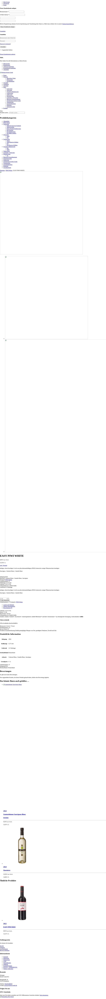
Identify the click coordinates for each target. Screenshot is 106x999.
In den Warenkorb (5, 600)
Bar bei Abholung (4, 950)
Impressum (6, 958)
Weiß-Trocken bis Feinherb (14, 125)
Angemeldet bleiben (7, 50)
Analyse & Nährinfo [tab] (8, 605)
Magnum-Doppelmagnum (13, 99)
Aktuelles (5, 85)
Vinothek (5, 83)
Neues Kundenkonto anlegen (7, 54)
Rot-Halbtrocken (11, 131)
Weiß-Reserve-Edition (12, 142)
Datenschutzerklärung (68, 24)
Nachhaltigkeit (10, 81)
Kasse (4, 5)
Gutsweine (9, 88)
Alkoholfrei (6, 121)
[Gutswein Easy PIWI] (41, 254)
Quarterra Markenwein (13, 91)
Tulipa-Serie (6, 151)
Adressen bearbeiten (8, 66)
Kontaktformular (7, 966)
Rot (8, 137)
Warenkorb (6, 3)
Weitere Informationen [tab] (9, 606)
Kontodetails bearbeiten (9, 68)
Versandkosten (7, 963)
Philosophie (10, 80)
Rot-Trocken (10, 130)
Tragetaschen (10, 102)
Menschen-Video (11, 78)
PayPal (2, 946)
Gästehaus (6, 84)
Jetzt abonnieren (44, 995)
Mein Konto (6, 2)
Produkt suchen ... (4, 112)
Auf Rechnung (4, 949)
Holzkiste (9, 105)
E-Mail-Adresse (4, 14)
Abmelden (6, 69)
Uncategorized (7, 167)
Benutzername (4, 11)
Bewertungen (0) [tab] (7, 608)
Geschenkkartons (11, 103)
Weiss (8, 140)
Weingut (5, 77)
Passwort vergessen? (5, 44)
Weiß (8, 136)
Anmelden (2, 31)
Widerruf (5, 964)
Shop (4, 87)
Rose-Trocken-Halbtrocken (14, 128)
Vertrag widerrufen (8, 969)
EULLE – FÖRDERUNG (10, 967)
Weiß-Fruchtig (10, 127)
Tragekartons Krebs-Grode (14, 100)
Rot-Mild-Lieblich (11, 133)
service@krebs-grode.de (10, 985)
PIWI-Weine (6, 122)
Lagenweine (10, 93)
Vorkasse (2, 947)
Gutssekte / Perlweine (12, 97)
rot (7, 155)
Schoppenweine (11, 106)
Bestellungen (6, 65)
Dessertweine (10, 96)
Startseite (2, 170)
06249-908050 (8, 984)
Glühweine (9, 94)
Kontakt (5, 108)
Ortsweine (9, 90)
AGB (4, 961)
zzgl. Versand (3, 565)
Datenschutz (6, 960)
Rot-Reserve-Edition (12, 145)
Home (5, 75)
